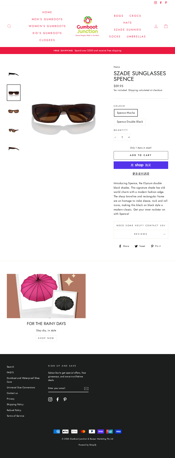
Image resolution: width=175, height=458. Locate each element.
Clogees (47, 40)
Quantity (121, 130)
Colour (119, 106)
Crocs (135, 16)
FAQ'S (10, 372)
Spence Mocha (126, 113)
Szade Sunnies (128, 30)
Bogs (119, 16)
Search (10, 366)
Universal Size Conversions (21, 387)
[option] (87, 50)
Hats (127, 23)
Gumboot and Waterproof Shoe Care (23, 379)
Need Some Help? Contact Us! (141, 225)
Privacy (11, 398)
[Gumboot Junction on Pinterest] (65, 399)
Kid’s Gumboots (47, 33)
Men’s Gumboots (47, 19)
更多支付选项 (140, 174)
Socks (115, 36)
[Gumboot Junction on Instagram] (50, 399)
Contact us (12, 393)
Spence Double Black (130, 122)
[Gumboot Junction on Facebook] (58, 399)
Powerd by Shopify (87, 444)
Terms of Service (15, 415)
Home (47, 12)
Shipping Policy (15, 404)
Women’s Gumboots (47, 26)
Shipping (133, 90)
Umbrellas (136, 36)
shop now (46, 338)
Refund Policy (14, 410)
